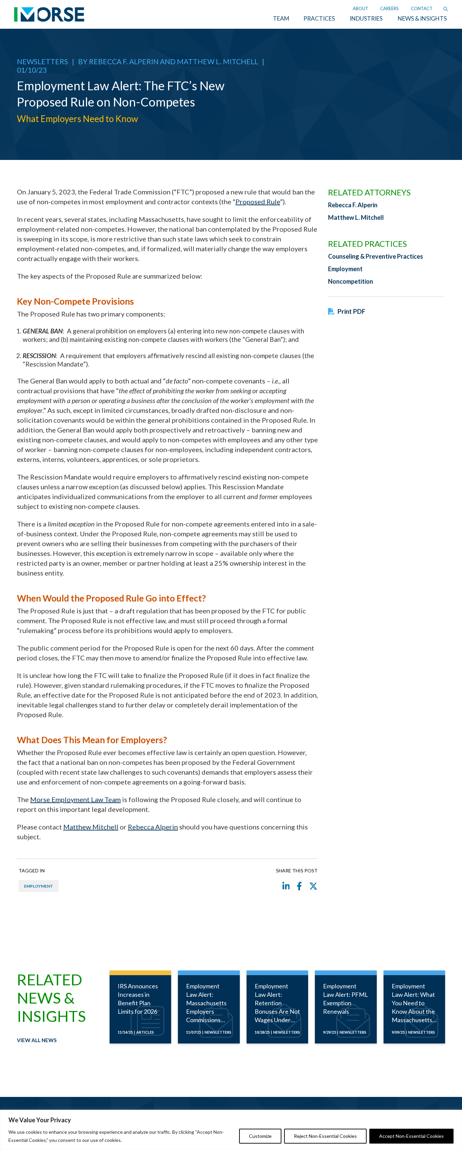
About (360, 8)
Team (281, 18)
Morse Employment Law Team (75, 799)
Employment (38, 886)
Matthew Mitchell (90, 827)
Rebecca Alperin (153, 827)
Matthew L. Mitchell (217, 61)
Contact (422, 8)
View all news (36, 1040)
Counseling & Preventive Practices (375, 256)
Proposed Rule (257, 201)
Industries (366, 18)
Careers (389, 8)
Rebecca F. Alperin (124, 61)
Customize (260, 1136)
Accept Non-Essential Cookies (411, 1136)
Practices (319, 18)
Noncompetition (350, 281)
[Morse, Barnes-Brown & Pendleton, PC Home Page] (49, 16)
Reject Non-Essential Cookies (325, 1136)
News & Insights (422, 18)
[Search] (445, 8)
